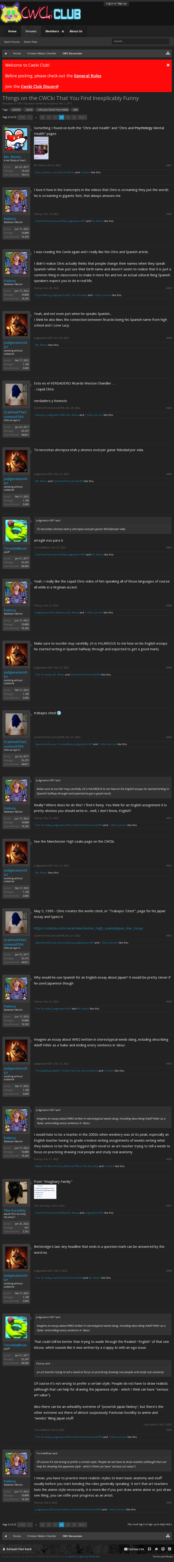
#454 (169, 1001)
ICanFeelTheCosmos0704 (50, 221)
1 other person (102, 295)
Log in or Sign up (116, 3)
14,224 (25, 170)
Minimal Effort (72, 1166)
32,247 (25, 562)
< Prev (22, 117)
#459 (169, 1429)
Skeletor (40, 415)
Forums (31, 31)
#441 (169, 165)
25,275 (25, 430)
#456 (169, 1159)
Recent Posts (30, 41)
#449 (169, 667)
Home (12, 31)
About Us (76, 31)
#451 (169, 818)
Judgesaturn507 (76, 221)
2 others (109, 1166)
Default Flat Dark (19, 1549)
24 (68, 117)
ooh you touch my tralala (53, 109)
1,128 (26, 364)
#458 (169, 1270)
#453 (169, 935)
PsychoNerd (42, 295)
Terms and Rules (162, 1556)
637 (27, 1227)
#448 (169, 605)
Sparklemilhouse (45, 744)
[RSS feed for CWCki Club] (169, 1549)
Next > (82, 117)
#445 (169, 407)
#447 (169, 547)
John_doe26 (42, 172)
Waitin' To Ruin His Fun (66, 1070)
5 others (85, 172)
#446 (169, 474)
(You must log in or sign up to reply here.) (150, 1524)
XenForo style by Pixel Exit (84, 1556)
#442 (169, 214)
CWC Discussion (25, 103)
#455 (169, 1063)
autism (16, 109)
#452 (169, 865)
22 (55, 117)
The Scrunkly (79, 295)
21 (49, 117)
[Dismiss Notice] (168, 65)
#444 (169, 337)
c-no (53, 172)
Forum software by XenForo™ (34, 1556)
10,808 (25, 232)
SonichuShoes (66, 172)
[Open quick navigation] (168, 53)
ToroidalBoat (15, 548)
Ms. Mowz (12, 156)
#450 (169, 737)
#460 (169, 1502)
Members (52, 31)
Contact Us (136, 1549)
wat (75, 109)
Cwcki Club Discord (39, 86)
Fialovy (10, 218)
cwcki (29, 109)
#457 (169, 1205)
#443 (169, 288)
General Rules (87, 75)
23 (61, 117)
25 (74, 117)
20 (42, 117)
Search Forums (11, 41)
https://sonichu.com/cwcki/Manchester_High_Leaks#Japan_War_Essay (88, 928)
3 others (109, 1070)
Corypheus (52, 103)
